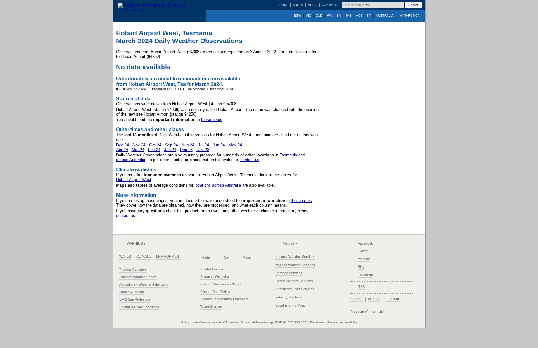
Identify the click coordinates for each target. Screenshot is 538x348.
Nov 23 (202, 149)
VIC (308, 15)
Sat (226, 257)
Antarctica (410, 15)
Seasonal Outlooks (214, 277)
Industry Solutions (288, 297)
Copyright (191, 322)
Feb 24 (154, 149)
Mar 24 (138, 149)
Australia (385, 15)
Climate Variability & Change (221, 284)
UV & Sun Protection (134, 299)
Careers (356, 299)
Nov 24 (139, 145)
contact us (249, 159)
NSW (297, 15)
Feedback (393, 299)
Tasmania (288, 155)
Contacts (330, 5)
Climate (143, 256)
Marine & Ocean (131, 292)
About (298, 5)
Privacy (332, 322)
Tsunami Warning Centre (138, 277)
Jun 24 (219, 145)
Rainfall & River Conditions (139, 307)
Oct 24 (155, 145)
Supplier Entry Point (290, 305)
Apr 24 (122, 149)
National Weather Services (295, 257)
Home (284, 5)
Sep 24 (171, 145)
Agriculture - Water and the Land (143, 284)
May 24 (235, 145)
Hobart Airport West (133, 179)
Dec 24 (122, 145)
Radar (206, 257)
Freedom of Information (367, 311)
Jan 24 (170, 149)
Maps (247, 257)
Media (313, 5)
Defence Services (288, 273)
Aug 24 (188, 145)
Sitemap (374, 299)
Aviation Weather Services (295, 265)
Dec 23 (186, 149)
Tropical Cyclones (133, 269)
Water (125, 256)
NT (369, 15)
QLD (319, 15)
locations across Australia (218, 185)
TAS (349, 15)
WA (329, 15)
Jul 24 (203, 145)
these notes (211, 119)
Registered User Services (294, 289)
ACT (359, 15)
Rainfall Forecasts (214, 269)
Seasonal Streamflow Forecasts (224, 299)
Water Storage (211, 306)
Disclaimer (317, 322)
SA (339, 15)
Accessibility (348, 322)
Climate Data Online (215, 291)
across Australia (130, 159)
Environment (168, 256)
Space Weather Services (294, 281)
